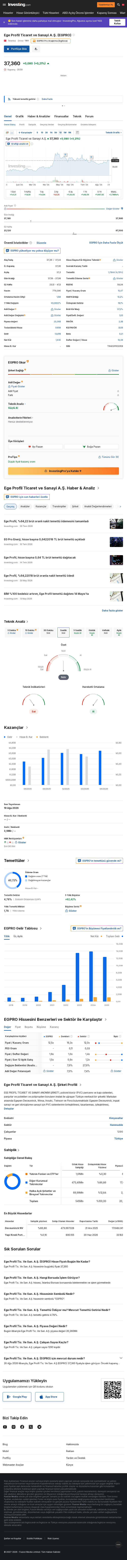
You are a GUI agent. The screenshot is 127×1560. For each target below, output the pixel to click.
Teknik (77, 116)
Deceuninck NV (14, 1228)
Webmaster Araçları (13, 1464)
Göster (50, 1071)
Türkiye (118, 1138)
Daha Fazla (47, 99)
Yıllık (7, 936)
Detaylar (9, 1108)
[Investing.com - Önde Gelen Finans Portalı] (19, 5)
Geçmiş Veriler (47, 124)
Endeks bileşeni (88, 124)
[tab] (13, 633)
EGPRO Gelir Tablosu (21, 928)
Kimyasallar (116, 1118)
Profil (21, 124)
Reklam (70, 1451)
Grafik (20, 116)
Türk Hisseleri (51, 12)
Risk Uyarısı (53, 1538)
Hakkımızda (72, 1444)
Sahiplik (32, 124)
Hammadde (116, 1124)
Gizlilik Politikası (34, 1538)
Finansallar (61, 116)
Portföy (7, 1458)
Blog (5, 1444)
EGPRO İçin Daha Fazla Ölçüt (106, 242)
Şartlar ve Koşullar (12, 1538)
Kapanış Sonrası (107, 12)
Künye (69, 1464)
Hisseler (8, 12)
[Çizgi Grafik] (12, 132)
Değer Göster (112, 208)
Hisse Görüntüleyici (27, 12)
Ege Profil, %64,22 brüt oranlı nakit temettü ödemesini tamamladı (46, 521)
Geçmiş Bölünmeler (67, 124)
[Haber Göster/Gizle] (77, 132)
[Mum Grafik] (7, 132)
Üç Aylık (18, 936)
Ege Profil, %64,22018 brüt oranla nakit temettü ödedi (39, 575)
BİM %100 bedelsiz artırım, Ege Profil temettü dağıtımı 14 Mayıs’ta (46, 593)
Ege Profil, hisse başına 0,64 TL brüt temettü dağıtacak (40, 557)
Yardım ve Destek (75, 1458)
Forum (89, 116)
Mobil (6, 1451)
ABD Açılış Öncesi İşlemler (78, 12)
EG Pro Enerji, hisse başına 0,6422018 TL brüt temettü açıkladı (44, 539)
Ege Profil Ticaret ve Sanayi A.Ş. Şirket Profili (40, 1085)
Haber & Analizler (39, 116)
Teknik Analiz (14, 622)
